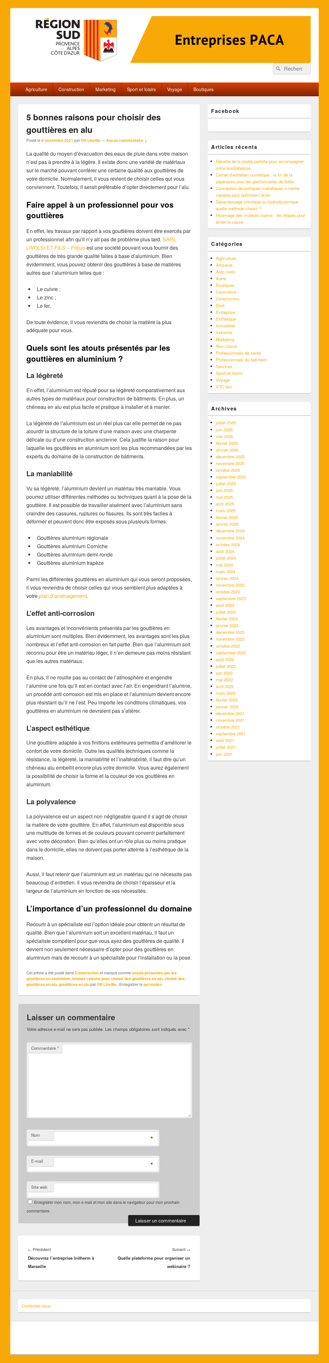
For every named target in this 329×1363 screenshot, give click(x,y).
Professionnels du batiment (241, 360)
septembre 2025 (231, 477)
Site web (39, 1187)
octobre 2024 (228, 544)
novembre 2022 (230, 639)
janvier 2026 (227, 450)
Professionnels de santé (238, 353)
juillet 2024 (226, 558)
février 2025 (227, 517)
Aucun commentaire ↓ (126, 140)
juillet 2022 (226, 666)
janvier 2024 (227, 578)
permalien (153, 984)
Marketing (105, 89)
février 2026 (227, 443)
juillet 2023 (226, 612)
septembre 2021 (231, 733)
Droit (220, 305)
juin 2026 (224, 430)
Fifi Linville (90, 140)
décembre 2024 (230, 531)
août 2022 (225, 659)
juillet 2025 (226, 483)
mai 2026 (224, 436)
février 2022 (227, 700)
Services (224, 366)
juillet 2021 (226, 747)
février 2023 (227, 619)
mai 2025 (224, 497)
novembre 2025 (230, 463)
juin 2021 (224, 754)
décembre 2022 (230, 632)
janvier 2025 (227, 524)
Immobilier (225, 326)
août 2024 (225, 551)
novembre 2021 (230, 720)
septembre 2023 (231, 598)
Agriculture (36, 89)
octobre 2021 (228, 727)
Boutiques (203, 89)
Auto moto (225, 272)
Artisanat (224, 265)
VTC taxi (224, 387)
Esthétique (226, 319)
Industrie (224, 332)
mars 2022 (226, 693)
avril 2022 (225, 686)
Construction (71, 89)
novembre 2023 (230, 585)
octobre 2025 (228, 470)
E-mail (37, 1161)
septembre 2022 (231, 653)
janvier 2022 (227, 706)
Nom (35, 1135)
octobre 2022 (228, 646)
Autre (221, 278)
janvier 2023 (227, 625)
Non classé (226, 346)
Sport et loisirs (141, 89)
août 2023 (225, 605)
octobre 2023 (228, 592)
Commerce (226, 292)
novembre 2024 (230, 538)
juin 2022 (224, 673)
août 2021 (225, 740)
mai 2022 (224, 680)
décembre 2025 (230, 456)
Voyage (174, 89)
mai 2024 (224, 565)
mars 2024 (226, 571)
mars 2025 (226, 510)
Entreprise (225, 312)
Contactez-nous (36, 1306)
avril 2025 (225, 504)
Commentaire (45, 1048)
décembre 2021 (230, 713)
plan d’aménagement (63, 596)
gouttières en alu (74, 984)
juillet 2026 (226, 422)
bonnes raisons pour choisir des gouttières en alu (117, 978)
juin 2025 (224, 490)
